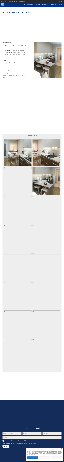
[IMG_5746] (46, 181)
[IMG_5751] (18, 295)
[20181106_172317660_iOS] (18, 210)
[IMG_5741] (46, 238)
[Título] (2, 4)
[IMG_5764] (46, 353)
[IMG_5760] (18, 353)
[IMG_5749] (46, 267)
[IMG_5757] (46, 324)
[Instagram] (59, 1)
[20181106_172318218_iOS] (18, 238)
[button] (61, 449)
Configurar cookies (56, 457)
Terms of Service (30, 443)
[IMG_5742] (18, 267)
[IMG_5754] (18, 324)
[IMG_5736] (46, 152)
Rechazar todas (44, 457)
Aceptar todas (33, 457)
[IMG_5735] (18, 152)
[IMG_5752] (46, 295)
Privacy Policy (23, 443)
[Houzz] (62, 1)
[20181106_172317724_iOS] (46, 210)
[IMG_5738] (18, 181)
